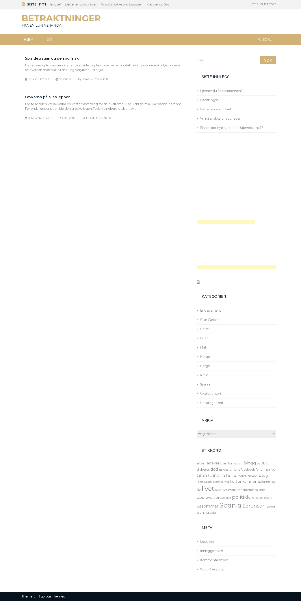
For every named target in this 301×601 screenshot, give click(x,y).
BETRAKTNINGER (61, 18)
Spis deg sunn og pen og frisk (52, 58)
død (214, 469)
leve (273, 481)
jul (268, 476)
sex (261, 497)
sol (199, 506)
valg (213, 512)
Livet (204, 338)
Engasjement (210, 310)
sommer (210, 506)
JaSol (262, 476)
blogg (250, 463)
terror (271, 506)
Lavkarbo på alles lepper (47, 97)
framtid (269, 469)
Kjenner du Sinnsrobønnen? (164, 4)
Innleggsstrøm (211, 551)
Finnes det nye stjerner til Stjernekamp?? (231, 128)
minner (260, 489)
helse (232, 475)
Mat (203, 347)
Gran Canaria (209, 320)
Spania (205, 384)
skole (268, 497)
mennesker (246, 489)
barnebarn (235, 463)
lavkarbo (263, 481)
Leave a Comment (95, 79)
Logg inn (207, 542)
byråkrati (263, 463)
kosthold (218, 481)
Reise (204, 375)
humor (252, 476)
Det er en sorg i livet (78, 4)
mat (224, 489)
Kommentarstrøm (214, 560)
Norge (205, 357)
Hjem (28, 40)
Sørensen (254, 506)
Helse (204, 329)
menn (232, 489)
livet (208, 488)
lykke (218, 490)
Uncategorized (211, 403)
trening (203, 513)
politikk (241, 497)
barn (223, 463)
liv (199, 489)
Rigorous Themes (51, 596)
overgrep (225, 497)
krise (226, 481)
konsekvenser (204, 481)
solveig (65, 79)
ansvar (213, 463)
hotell (242, 476)
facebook (248, 469)
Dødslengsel (209, 100)
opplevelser (208, 497)
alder (201, 463)
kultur (236, 481)
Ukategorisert (210, 394)
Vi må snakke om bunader (118, 4)
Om (49, 40)
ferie (259, 469)
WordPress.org (211, 569)
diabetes (203, 469)
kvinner (249, 481)
